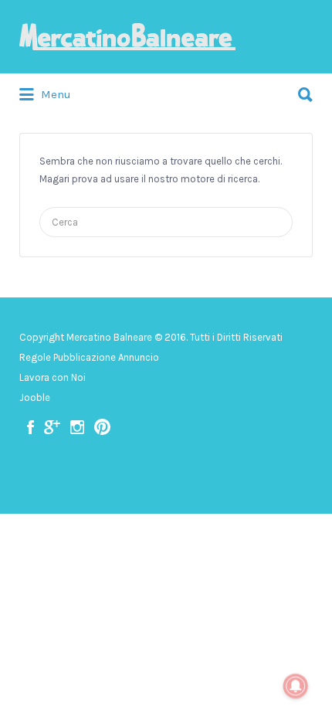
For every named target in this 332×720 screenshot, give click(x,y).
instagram (77, 427)
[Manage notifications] (295, 686)
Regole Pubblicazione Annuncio (89, 357)
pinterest (102, 427)
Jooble (34, 397)
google (52, 427)
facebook (30, 427)
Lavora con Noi (52, 377)
